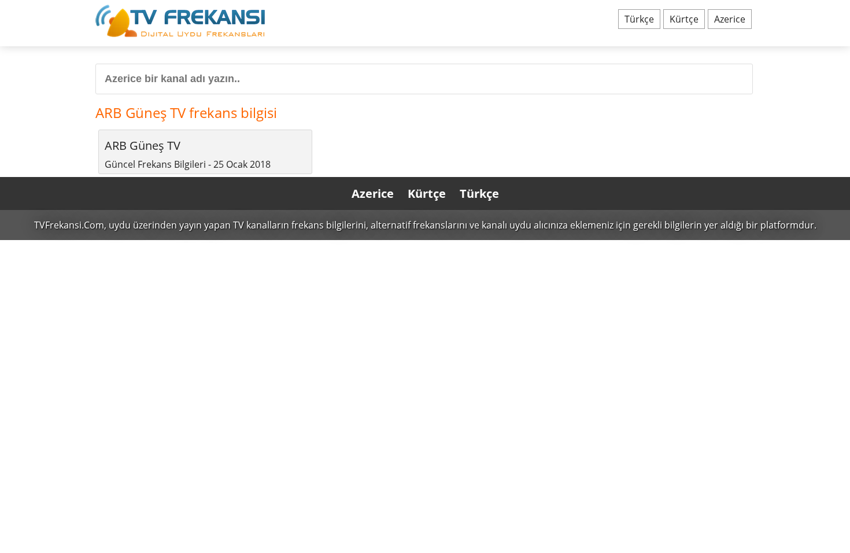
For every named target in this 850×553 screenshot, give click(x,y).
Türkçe (639, 19)
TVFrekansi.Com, (70, 225)
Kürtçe (684, 19)
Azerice (729, 19)
